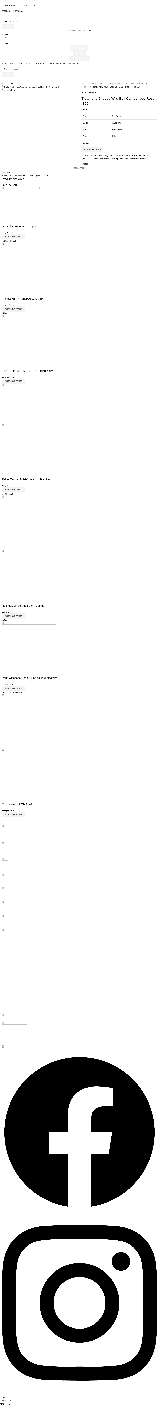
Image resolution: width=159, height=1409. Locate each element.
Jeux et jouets (98, 84)
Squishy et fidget (79, 58)
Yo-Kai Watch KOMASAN (17, 804)
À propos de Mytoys (10, 985)
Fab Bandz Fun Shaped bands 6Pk (23, 298)
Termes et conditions (10, 963)
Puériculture (6, 950)
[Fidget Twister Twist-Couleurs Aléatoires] (22, 404)
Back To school (8, 954)
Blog (3, 993)
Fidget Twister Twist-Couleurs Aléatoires (26, 479)
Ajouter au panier (92, 149)
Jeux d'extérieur (114, 84)
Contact (5, 989)
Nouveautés (79, 48)
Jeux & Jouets (7, 946)
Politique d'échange (9, 972)
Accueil (85, 84)
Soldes (4, 1006)
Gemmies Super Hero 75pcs (19, 226)
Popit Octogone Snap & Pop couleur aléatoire (29, 677)
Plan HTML (6, 997)
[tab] (79, 168)
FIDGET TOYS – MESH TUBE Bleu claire (27, 370)
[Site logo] (11, 16)
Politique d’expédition (10, 976)
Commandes (7, 967)
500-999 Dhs (140, 159)
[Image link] (21, 1046)
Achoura (80, 53)
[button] (13, 236)
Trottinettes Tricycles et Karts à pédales (107, 159)
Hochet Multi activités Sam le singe (23, 605)
